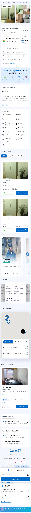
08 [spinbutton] (3, 475)
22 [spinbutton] (5, 475)
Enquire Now (21, 192)
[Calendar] (28, 474)
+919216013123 (18, 455)
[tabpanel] (15, 350)
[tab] (4, 155)
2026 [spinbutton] (8, 475)
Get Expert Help (10, 192)
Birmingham (24, 466)
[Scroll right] (27, 254)
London (17, 466)
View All (12, 63)
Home (2, 2)
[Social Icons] (9, 462)
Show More (5, 105)
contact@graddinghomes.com (17, 458)
